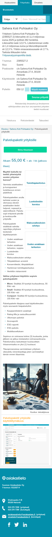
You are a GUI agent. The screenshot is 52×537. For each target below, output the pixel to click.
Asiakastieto (9, 2)
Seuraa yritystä (40, 97)
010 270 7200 (18, 507)
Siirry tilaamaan (25, 150)
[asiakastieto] (9, 9)
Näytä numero (39, 89)
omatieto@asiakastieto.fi (19, 517)
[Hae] (48, 19)
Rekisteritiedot (27, 120)
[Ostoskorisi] (26, 9)
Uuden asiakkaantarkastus (35, 245)
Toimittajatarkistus (36, 183)
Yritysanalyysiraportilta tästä (16, 55)
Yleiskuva (11, 120)
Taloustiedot (44, 120)
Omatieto (38, 2)
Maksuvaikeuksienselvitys (36, 224)
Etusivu (4, 129)
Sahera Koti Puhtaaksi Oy (21, 129)
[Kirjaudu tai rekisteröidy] (39, 9)
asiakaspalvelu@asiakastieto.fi (22, 514)
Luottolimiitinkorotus (36, 203)
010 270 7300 (19, 510)
